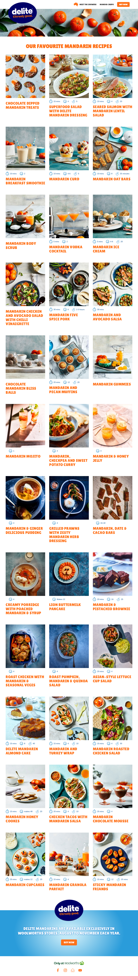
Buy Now (69, 942)
